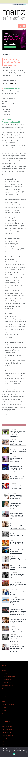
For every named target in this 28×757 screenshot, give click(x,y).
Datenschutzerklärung (7, 688)
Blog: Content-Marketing (7, 726)
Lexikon (4, 707)
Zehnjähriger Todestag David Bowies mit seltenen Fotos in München (17, 535)
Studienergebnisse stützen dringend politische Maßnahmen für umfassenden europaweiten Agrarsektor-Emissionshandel (18, 612)
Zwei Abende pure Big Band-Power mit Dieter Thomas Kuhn (17, 542)
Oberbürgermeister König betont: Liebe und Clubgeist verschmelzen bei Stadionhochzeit (18, 434)
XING (3, 745)
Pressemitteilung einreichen (8, 704)
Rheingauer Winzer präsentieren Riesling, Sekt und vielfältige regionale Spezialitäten (17, 443)
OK (14, 754)
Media (3, 701)
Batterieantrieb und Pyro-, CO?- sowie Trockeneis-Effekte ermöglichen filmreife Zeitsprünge (17, 469)
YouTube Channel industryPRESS (9, 738)
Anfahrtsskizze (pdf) (6, 679)
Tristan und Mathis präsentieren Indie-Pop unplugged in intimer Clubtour (17, 576)
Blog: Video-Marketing (7, 729)
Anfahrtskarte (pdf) (6, 682)
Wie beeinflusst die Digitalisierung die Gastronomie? (18, 558)
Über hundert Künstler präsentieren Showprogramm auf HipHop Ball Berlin (18, 584)
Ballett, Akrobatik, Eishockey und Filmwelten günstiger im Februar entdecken (18, 567)
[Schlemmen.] (14, 14)
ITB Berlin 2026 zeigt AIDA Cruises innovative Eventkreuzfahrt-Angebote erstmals (16, 506)
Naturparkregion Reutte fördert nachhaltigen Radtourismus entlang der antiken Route (17, 629)
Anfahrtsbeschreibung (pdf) (8, 676)
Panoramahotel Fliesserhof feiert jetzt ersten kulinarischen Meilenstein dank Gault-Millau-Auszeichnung (18, 649)
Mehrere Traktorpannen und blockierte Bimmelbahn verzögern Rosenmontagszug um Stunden (18, 487)
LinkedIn (4, 741)
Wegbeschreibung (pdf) (7, 685)
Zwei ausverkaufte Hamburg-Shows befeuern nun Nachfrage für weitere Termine (17, 592)
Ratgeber (4, 710)
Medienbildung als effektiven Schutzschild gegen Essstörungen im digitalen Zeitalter (17, 602)
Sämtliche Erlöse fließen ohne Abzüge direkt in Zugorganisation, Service (17, 551)
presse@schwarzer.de (9, 83)
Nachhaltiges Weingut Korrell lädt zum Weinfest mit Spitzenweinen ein (18, 451)
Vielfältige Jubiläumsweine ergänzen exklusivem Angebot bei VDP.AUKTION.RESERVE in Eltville (17, 516)
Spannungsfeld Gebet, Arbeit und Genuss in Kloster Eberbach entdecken (18, 478)
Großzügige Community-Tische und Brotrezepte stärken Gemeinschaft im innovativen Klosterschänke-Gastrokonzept (17, 526)
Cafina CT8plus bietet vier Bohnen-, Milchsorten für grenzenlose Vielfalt (16, 459)
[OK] (26, 752)
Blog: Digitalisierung (6, 732)
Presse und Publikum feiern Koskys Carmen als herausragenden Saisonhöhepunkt (16, 639)
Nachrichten (5, 713)
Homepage (4, 670)
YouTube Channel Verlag (7, 735)
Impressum (4, 673)
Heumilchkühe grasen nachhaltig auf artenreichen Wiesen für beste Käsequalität (18, 621)
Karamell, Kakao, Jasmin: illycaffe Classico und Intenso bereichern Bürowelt (17, 496)
